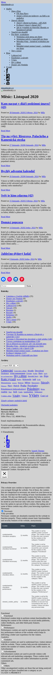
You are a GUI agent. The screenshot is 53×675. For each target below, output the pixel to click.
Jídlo (41, 376)
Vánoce (24, 396)
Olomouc (4, 386)
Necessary (8, 511)
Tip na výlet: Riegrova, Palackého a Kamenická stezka (24, 138)
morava (14, 383)
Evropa (29, 373)
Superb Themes (38, 451)
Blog (8, 53)
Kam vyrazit (8, 379)
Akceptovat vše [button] (23, 469)
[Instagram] (8, 79)
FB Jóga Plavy (22, 13)
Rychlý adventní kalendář (18, 171)
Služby (9, 9)
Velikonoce (38, 392)
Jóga (46, 376)
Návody (9, 308)
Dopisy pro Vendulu (19, 65)
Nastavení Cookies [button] (8, 469)
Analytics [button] (5, 637)
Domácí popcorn (12, 222)
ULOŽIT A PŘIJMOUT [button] (11, 673)
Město (27, 382)
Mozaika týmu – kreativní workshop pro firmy (25, 346)
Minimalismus (6, 383)
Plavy (10, 386)
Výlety (14, 60)
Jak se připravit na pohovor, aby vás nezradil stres (26, 344)
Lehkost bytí (16, 55)
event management (17, 373)
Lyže (39, 380)
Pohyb (16, 386)
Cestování (7, 370)
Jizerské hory (33, 376)
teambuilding (28, 392)
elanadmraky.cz (7, 4)
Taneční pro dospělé (19, 32)
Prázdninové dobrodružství (13, 389)
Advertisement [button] (7, 649)
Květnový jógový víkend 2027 (28, 25)
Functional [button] (5, 613)
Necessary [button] (5, 509)
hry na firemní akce (7, 376)
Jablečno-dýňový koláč (16, 253)
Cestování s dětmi (20, 371)
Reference (10, 315)
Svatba (20, 392)
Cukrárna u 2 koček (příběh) (17, 296)
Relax (43, 389)
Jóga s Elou (16, 11)
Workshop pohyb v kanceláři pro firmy (32, 39)
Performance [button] (6, 625)
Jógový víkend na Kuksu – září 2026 (31, 23)
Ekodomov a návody (19, 58)
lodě (34, 379)
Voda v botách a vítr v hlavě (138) (20, 348)
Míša (43, 112)
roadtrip (4, 392)
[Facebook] (7, 438)
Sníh (15, 392)
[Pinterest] (8, 446)
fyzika (35, 373)
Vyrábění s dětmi (6, 396)
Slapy (10, 392)
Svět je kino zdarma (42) (17, 195)
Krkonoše (27, 379)
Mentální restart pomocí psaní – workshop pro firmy (27, 351)
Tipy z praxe (16, 51)
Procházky (33, 385)
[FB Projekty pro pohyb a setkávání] (7, 71)
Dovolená (39, 371)
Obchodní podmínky (9, 405)
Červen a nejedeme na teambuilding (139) (23, 341)
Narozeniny (36, 383)
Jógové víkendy (17, 20)
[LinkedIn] (8, 75)
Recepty (9, 312)
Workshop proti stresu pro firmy (29, 37)
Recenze (9, 310)
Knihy (19, 380)
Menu (3, 2)
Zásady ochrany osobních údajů (14, 401)
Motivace (21, 383)
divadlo (31, 371)
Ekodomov (5, 373)
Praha (23, 385)
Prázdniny (33, 388)
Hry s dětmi (16, 62)
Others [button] (3, 663)
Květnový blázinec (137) (16, 353)
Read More (5, 131)
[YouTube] (8, 83)
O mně (9, 67)
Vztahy (16, 395)
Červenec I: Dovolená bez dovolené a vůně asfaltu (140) (29, 339)
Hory (40, 373)
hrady (45, 373)
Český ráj (44, 396)
